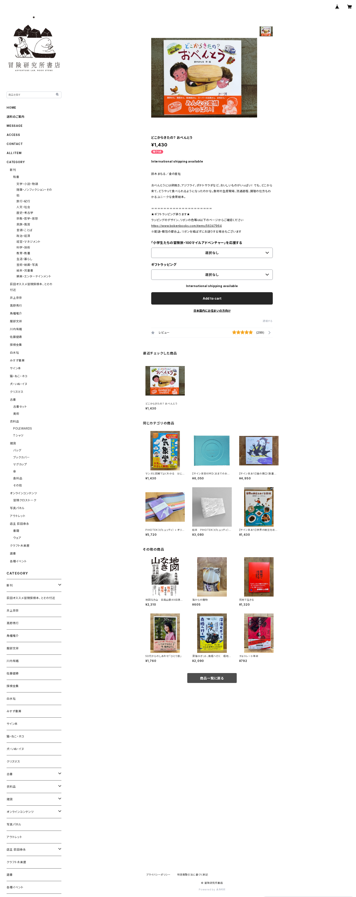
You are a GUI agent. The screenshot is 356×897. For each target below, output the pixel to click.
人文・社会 (23, 207)
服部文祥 (16, 321)
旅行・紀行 (23, 201)
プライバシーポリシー (158, 874)
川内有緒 (16, 329)
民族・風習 (23, 224)
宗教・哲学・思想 (27, 218)
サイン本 (15, 368)
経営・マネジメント (28, 241)
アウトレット (18, 516)
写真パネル (17, 508)
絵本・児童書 (24, 270)
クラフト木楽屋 (20, 545)
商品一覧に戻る (212, 678)
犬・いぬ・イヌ (18, 384)
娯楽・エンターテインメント (33, 276)
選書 (13, 553)
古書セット (20, 406)
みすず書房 (17, 360)
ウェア (17, 537)
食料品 (17, 478)
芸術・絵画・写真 (27, 264)
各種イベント (18, 561)
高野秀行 (16, 305)
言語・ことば (24, 230)
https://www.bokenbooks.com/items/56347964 (186, 225)
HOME (11, 107)
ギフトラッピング (163, 265)
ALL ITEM (14, 153)
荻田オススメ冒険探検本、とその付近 (31, 598)
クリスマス (16, 391)
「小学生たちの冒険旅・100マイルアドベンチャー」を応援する (196, 243)
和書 (16, 177)
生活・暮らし (24, 259)
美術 (16, 413)
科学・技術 (23, 247)
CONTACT (15, 144)
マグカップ (20, 464)
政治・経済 (23, 236)
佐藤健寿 (16, 337)
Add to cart (212, 298)
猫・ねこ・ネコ (19, 376)
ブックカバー (21, 457)
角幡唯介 (16, 313)
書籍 (16, 530)
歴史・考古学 (24, 212)
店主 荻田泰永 (19, 523)
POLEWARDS (22, 428)
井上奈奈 (16, 297)
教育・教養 (23, 253)
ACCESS (13, 135)
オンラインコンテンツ (23, 493)
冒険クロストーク (24, 500)
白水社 (14, 352)
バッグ (17, 450)
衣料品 (14, 421)
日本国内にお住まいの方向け (212, 310)
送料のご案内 (16, 116)
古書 (13, 399)
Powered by (207, 889)
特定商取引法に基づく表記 (192, 874)
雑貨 (13, 443)
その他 (17, 485)
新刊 (13, 170)
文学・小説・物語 (27, 184)
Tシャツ (18, 435)
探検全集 (16, 344)
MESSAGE (15, 125)
